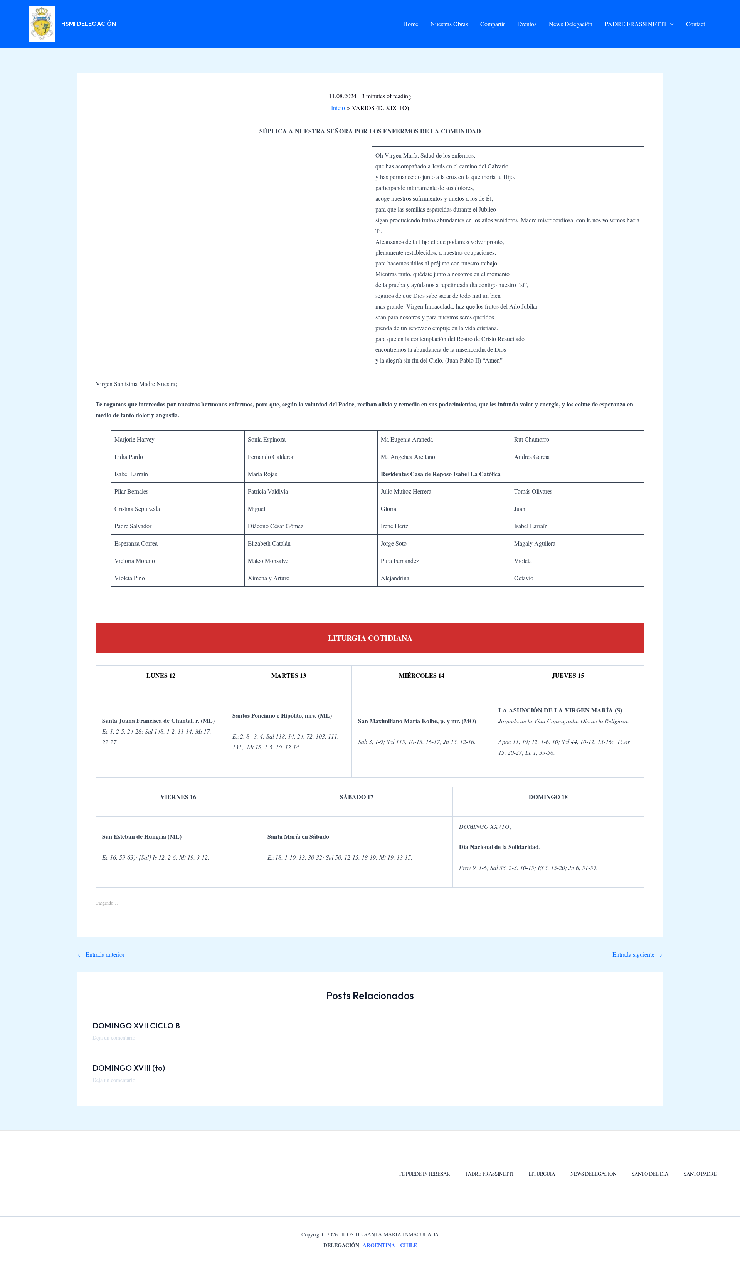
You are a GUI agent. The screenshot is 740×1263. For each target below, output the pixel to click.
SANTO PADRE (700, 1173)
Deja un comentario (113, 1037)
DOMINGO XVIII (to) (128, 1068)
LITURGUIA (542, 1173)
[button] (670, 24)
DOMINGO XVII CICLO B (136, 1025)
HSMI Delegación (88, 23)
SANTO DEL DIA (650, 1173)
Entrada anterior (101, 954)
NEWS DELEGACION (593, 1173)
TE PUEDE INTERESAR (424, 1173)
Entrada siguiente (637, 954)
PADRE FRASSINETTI (489, 1173)
